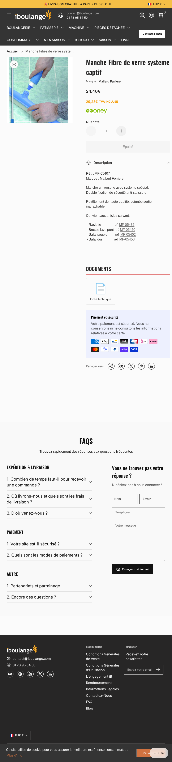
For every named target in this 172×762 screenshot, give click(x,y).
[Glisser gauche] (13, 4)
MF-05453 (127, 239)
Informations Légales (102, 689)
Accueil (12, 51)
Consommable (20, 40)
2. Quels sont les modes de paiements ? (44, 555)
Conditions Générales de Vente (103, 656)
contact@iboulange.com (32, 658)
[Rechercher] (142, 15)
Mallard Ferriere (110, 81)
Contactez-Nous (99, 695)
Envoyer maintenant (135, 569)
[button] (142, 15)
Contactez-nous (152, 33)
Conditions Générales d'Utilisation (103, 667)
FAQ (89, 702)
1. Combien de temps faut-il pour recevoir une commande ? (46, 482)
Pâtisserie (49, 28)
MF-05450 (127, 229)
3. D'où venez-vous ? (27, 513)
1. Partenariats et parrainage (33, 585)
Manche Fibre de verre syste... (49, 51)
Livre (125, 40)
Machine (76, 28)
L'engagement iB (99, 676)
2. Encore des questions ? (31, 597)
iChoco (82, 40)
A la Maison (54, 40)
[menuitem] (104, 656)
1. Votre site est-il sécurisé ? (33, 543)
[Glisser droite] (141, 4)
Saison (105, 40)
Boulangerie (18, 28)
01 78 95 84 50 (24, 665)
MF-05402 (128, 234)
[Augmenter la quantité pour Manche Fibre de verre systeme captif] (121, 131)
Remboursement (99, 683)
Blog (89, 708)
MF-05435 (126, 224)
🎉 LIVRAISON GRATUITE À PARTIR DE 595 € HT (78, 4)
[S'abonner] (157, 670)
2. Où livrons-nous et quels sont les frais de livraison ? (45, 499)
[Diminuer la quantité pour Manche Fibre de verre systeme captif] (91, 131)
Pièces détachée (109, 28)
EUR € (157, 4)
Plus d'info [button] (14, 755)
